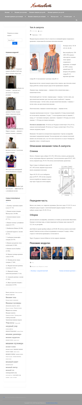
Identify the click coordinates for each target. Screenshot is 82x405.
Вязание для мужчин (21, 12)
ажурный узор (11, 326)
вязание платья (9, 340)
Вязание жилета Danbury (14, 248)
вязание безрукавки (11, 331)
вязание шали (9, 349)
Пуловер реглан (18, 315)
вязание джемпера (13, 334)
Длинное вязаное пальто (13, 217)
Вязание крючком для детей (56, 12)
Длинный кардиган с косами (15, 231)
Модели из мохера (18, 308)
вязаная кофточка (9, 329)
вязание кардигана (13, 337)
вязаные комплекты (17, 356)
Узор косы (10, 322)
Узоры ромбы (17, 323)
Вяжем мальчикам (18, 292)
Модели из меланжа (9, 308)
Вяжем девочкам (10, 292)
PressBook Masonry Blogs (52, 403)
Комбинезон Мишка (12, 228)
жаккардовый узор (11, 373)
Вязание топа (35, 266)
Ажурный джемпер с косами (15, 277)
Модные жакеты (10, 313)
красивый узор (17, 375)
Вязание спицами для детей (37, 12)
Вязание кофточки (10, 294)
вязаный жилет (9, 364)
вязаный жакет (12, 361)
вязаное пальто (16, 351)
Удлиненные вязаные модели (14, 320)
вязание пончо (16, 340)
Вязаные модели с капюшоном (12, 300)
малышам (7, 377)
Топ (33, 262)
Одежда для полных (10, 315)
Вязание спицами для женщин (37, 16)
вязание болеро (20, 331)
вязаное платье (10, 354)
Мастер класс (55, 16)
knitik (41, 31)
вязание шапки (18, 349)
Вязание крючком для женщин (14, 16)
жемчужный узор (9, 375)
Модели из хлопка (43, 266)
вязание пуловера (14, 343)
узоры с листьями (13, 377)
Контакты (7, 397)
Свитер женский (10, 317)
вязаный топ (10, 370)
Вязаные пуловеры (13, 303)
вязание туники (11, 347)
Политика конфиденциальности (18, 397)
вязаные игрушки (9, 356)
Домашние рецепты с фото (13, 306)
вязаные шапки (8, 358)
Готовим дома (68, 16)
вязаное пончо (19, 354)
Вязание (7, 12)
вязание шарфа (9, 351)
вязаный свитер (11, 367)
